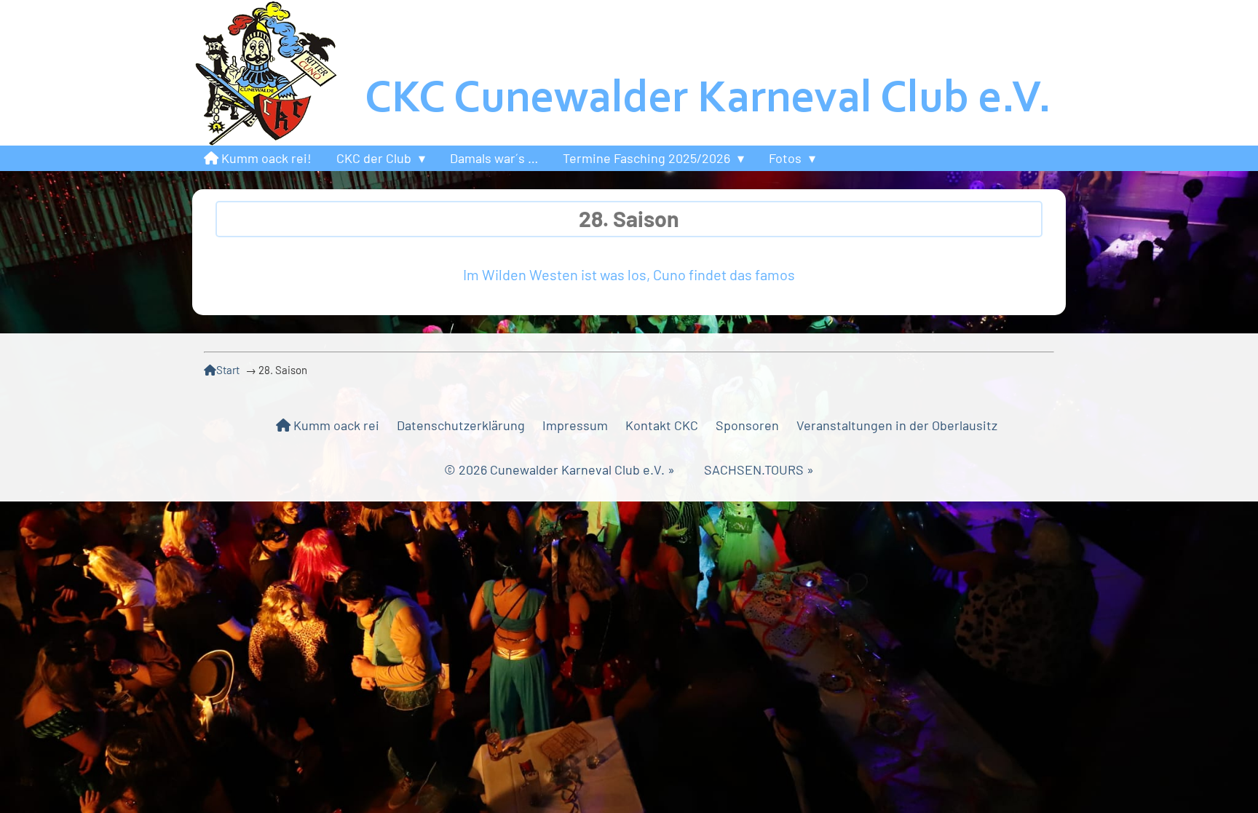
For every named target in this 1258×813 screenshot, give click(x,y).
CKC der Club (373, 158)
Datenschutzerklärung (461, 425)
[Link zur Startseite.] (629, 73)
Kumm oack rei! (265, 158)
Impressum (575, 425)
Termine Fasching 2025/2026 (646, 158)
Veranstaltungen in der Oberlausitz (896, 425)
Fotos (785, 158)
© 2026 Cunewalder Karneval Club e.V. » (574, 469)
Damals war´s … (494, 158)
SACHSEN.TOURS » (759, 469)
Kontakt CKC (661, 425)
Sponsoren (747, 425)
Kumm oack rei (334, 425)
